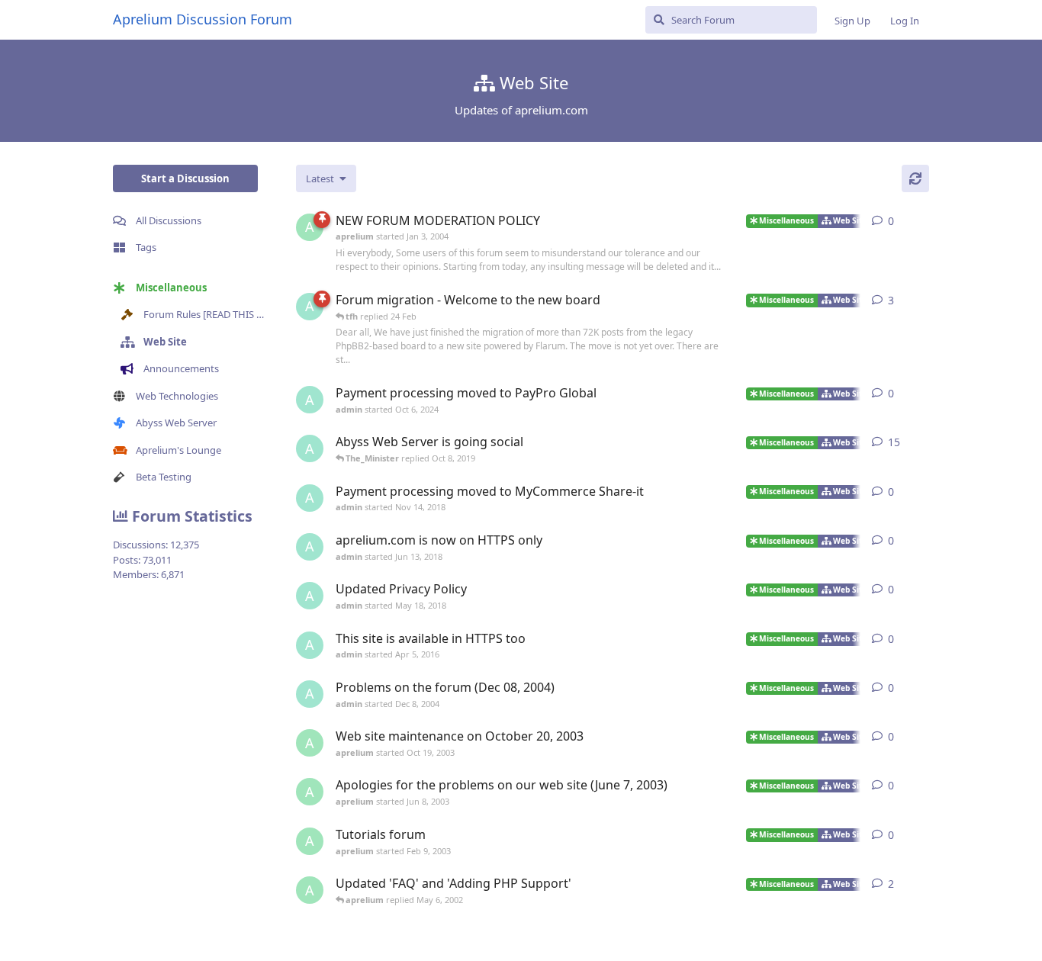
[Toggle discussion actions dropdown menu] (923, 221)
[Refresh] (915, 178)
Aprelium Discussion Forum (202, 19)
